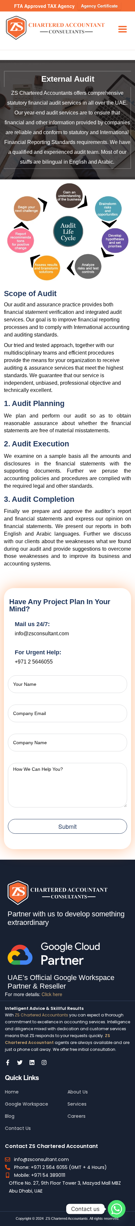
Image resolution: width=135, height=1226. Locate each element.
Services (77, 1104)
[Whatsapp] (116, 1209)
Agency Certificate (99, 6)
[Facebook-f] (7, 1062)
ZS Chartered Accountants (41, 1015)
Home (12, 1092)
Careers (77, 1116)
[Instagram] (44, 1062)
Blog (9, 1116)
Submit (67, 826)
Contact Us (18, 1128)
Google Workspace (26, 1104)
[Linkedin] (32, 1062)
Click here (52, 994)
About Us (78, 1092)
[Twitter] (20, 1062)
